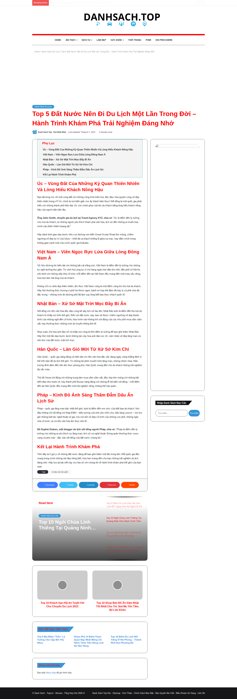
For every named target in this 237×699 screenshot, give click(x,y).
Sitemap (116, 693)
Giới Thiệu (127, 693)
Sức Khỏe (116, 40)
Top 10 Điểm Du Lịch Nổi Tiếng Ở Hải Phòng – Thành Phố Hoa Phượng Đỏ (126, 639)
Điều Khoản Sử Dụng (186, 693)
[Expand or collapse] (139, 143)
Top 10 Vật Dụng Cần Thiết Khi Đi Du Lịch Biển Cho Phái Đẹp (69, 525)
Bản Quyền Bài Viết (164, 693)
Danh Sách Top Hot (101, 693)
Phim (148, 40)
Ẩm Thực (70, 40)
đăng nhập (51, 672)
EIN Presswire (164, 40)
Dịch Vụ (86, 40)
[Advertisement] (118, 79)
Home (58, 40)
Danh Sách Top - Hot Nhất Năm (52, 132)
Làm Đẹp (101, 40)
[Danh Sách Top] (118, 20)
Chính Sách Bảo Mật (143, 693)
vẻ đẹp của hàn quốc (60, 472)
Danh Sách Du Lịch (51, 51)
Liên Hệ (201, 693)
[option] (90, 528)
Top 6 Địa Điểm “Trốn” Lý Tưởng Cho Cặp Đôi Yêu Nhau (51, 639)
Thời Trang (134, 40)
